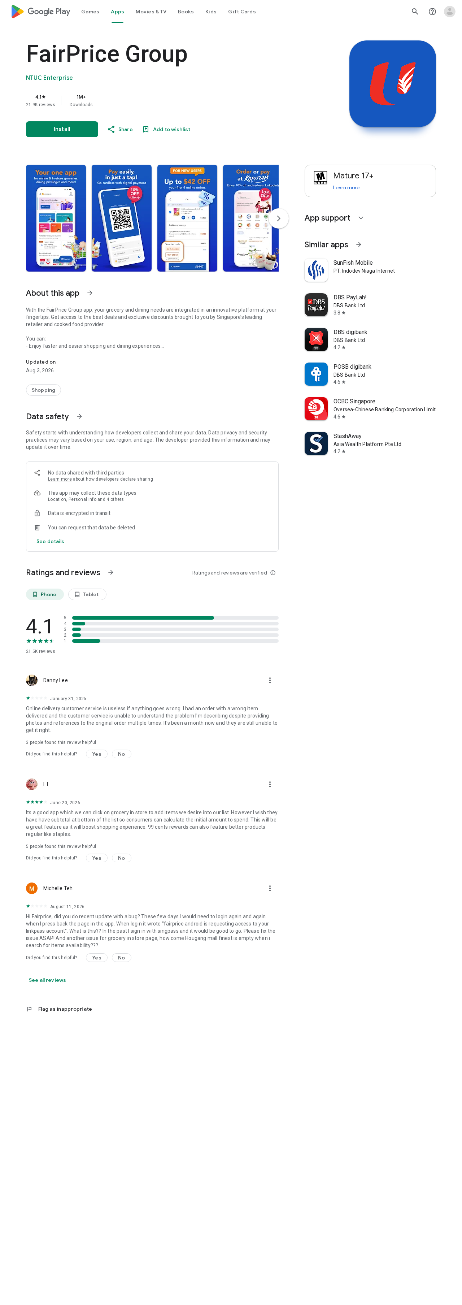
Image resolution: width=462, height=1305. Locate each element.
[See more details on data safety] (50, 541)
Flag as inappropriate (59, 1009)
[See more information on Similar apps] (358, 244)
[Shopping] (43, 390)
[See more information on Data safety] (79, 416)
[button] (56, 218)
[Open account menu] (449, 11)
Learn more (60, 479)
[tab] (90, 11)
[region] (170, 100)
